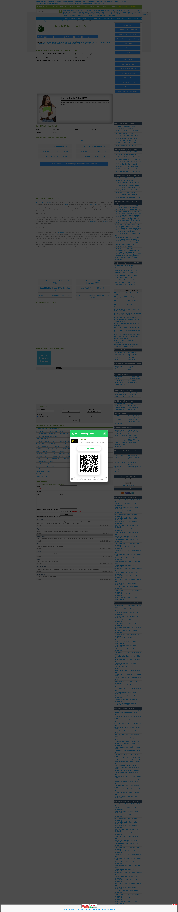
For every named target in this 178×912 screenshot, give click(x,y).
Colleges (94, 909)
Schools (88, 909)
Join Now (90, 448)
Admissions (66, 909)
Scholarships (80, 909)
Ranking (112, 909)
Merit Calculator (103, 909)
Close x (174, 904)
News (73, 909)
